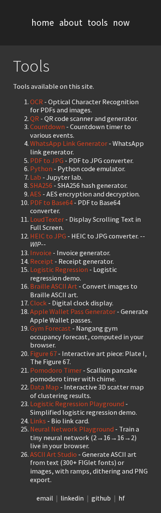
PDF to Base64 (51, 202)
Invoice (41, 252)
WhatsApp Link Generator (68, 143)
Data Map (44, 387)
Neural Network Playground (72, 429)
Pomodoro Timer (56, 370)
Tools (98, 22)
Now (121, 22)
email (44, 498)
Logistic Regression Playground (77, 403)
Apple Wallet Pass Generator (72, 311)
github (101, 498)
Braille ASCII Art (53, 286)
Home (42, 22)
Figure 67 (43, 353)
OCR (36, 101)
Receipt (41, 261)
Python (41, 168)
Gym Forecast (50, 328)
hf (121, 498)
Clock (38, 303)
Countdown (47, 126)
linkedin (72, 498)
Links (38, 420)
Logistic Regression (59, 269)
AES (35, 194)
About (70, 22)
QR (34, 118)
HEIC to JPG (48, 236)
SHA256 (41, 185)
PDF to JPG (47, 160)
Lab (35, 177)
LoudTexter (47, 219)
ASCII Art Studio (53, 454)
